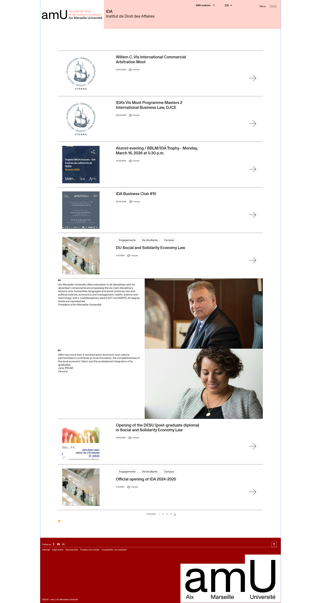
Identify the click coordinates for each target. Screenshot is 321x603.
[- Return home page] (72, 14)
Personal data (71, 549)
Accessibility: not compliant (114, 549)
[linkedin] (63, 544)
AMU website (204, 5)
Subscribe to (59, 521)
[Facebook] (53, 544)
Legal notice (57, 549)
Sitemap (46, 549)
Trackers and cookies (89, 549)
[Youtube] (58, 544)
